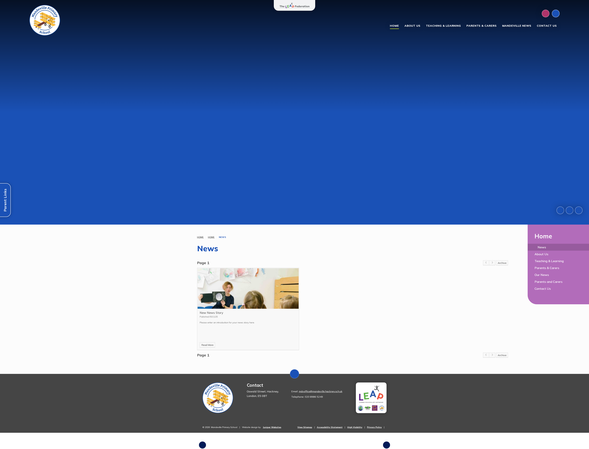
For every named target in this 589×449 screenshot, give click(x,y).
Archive (502, 262)
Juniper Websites (272, 427)
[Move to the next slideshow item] (569, 210)
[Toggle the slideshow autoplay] (579, 210)
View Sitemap (304, 427)
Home (200, 237)
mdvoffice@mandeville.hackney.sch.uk (320, 391)
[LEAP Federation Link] (371, 397)
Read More (207, 344)
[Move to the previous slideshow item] (560, 210)
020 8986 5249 (314, 396)
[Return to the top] (294, 373)
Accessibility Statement (330, 427)
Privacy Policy (374, 427)
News (222, 237)
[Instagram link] (545, 13)
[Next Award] (386, 445)
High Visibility (354, 427)
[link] (486, 263)
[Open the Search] (556, 13)
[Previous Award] (202, 445)
